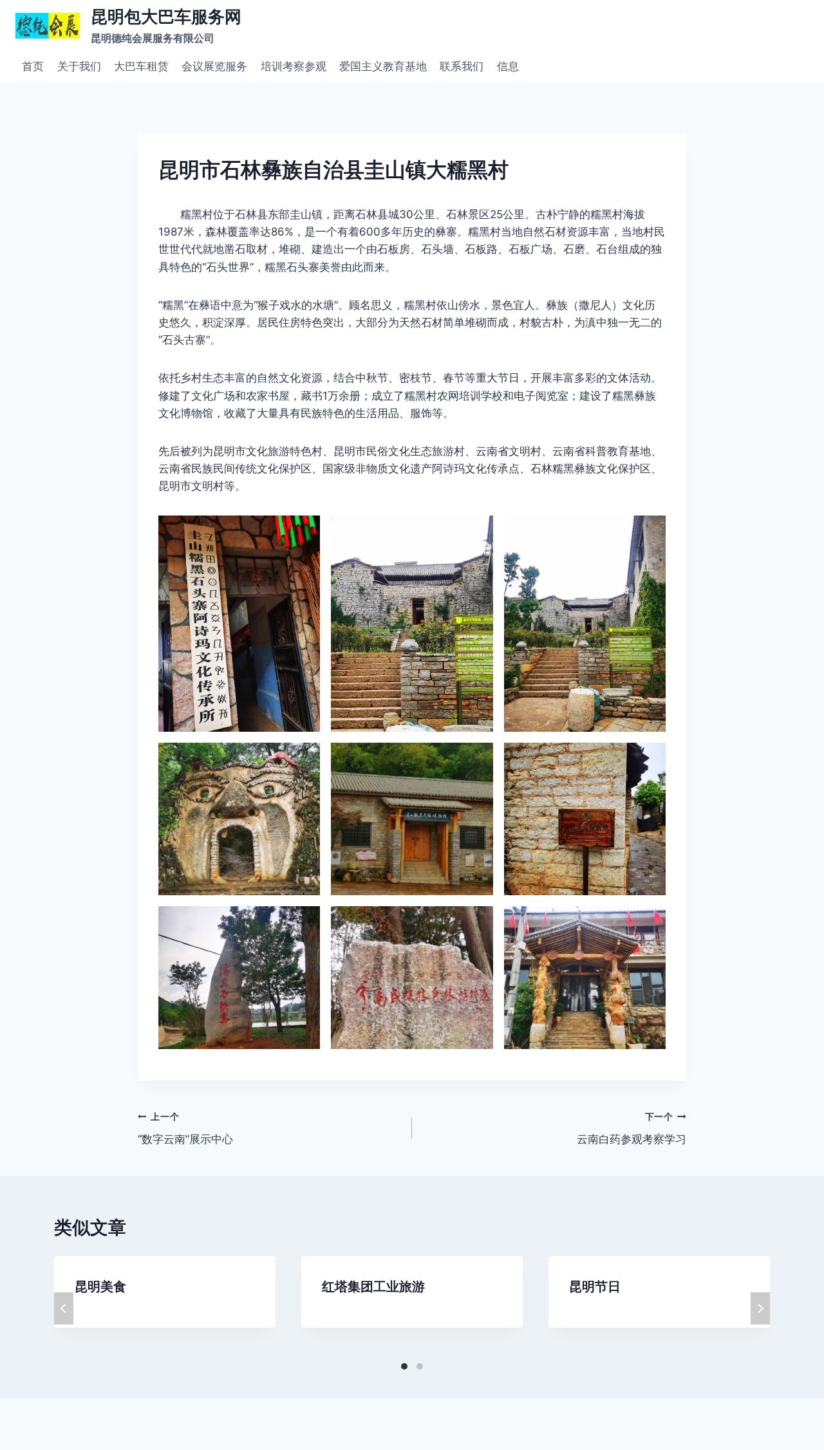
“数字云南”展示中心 (185, 1128)
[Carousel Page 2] (419, 1366)
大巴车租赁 (141, 66)
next (760, 1308)
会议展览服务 (214, 66)
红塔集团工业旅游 (373, 1286)
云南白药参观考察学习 (631, 1128)
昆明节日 (595, 1286)
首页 (33, 66)
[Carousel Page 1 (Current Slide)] (404, 1366)
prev (63, 1308)
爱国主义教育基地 (383, 66)
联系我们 (461, 66)
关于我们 (79, 66)
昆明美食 (100, 1286)
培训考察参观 (293, 66)
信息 (508, 66)
